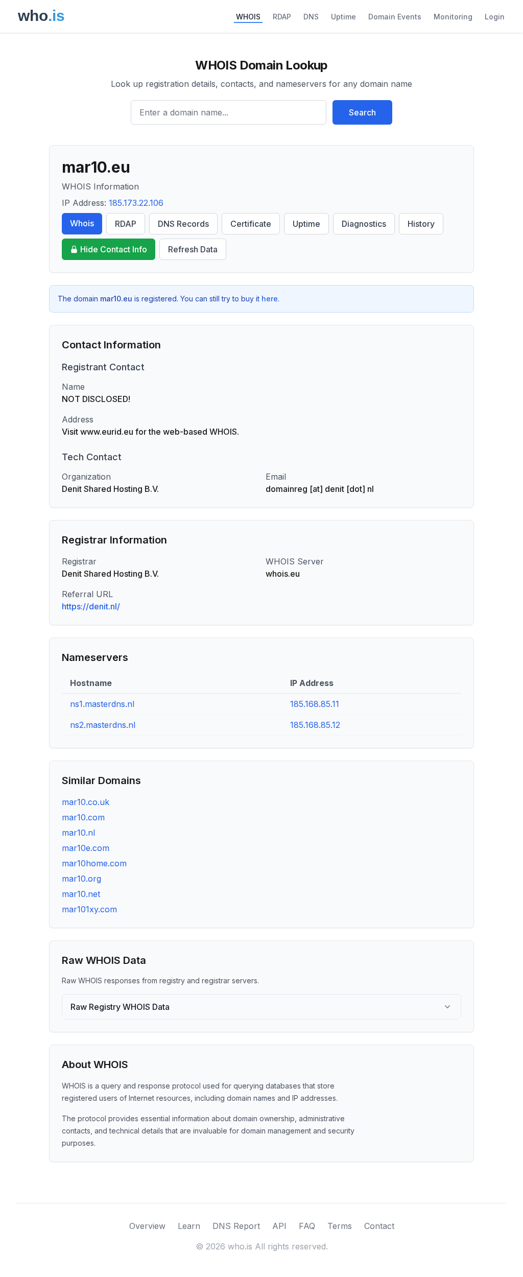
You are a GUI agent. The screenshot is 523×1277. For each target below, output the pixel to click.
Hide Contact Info (113, 249)
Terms (339, 1226)
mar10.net (81, 894)
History (421, 224)
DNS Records (183, 224)
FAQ (307, 1226)
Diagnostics (364, 224)
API (279, 1226)
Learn (189, 1226)
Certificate (250, 224)
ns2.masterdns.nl (102, 725)
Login (495, 16)
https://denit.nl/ (91, 606)
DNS (311, 16)
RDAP (282, 16)
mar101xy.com (89, 909)
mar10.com (83, 817)
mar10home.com (94, 863)
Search (362, 112)
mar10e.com (85, 848)
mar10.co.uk (85, 802)
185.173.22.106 (136, 203)
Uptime (343, 16)
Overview (147, 1226)
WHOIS (248, 16)
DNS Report (236, 1226)
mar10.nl (78, 832)
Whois (82, 223)
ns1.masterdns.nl (102, 704)
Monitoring (453, 16)
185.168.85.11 (314, 704)
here (270, 298)
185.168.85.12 (315, 725)
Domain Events (394, 16)
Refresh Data (193, 249)
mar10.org (81, 878)
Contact (379, 1226)
